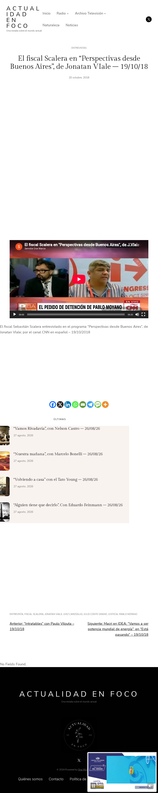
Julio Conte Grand (95, 614)
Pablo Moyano (128, 614)
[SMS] (97, 404)
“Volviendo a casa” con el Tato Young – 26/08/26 (55, 479)
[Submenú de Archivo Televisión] (105, 13)
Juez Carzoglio (72, 614)
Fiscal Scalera (34, 614)
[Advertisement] (79, 128)
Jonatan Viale (53, 614)
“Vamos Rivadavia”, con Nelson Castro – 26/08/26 (56, 428)
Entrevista (16, 614)
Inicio (46, 13)
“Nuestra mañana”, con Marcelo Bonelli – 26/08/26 (58, 454)
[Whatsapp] (75, 404)
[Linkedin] (67, 404)
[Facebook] (52, 404)
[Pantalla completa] (143, 314)
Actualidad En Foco (23, 17)
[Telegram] (90, 404)
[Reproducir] (15, 314)
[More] (105, 404)
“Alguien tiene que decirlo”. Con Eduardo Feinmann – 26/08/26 (68, 505)
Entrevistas (79, 47)
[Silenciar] (137, 314)
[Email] (82, 404)
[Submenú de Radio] (68, 13)
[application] (79, 279)
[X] (60, 404)
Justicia (113, 614)
